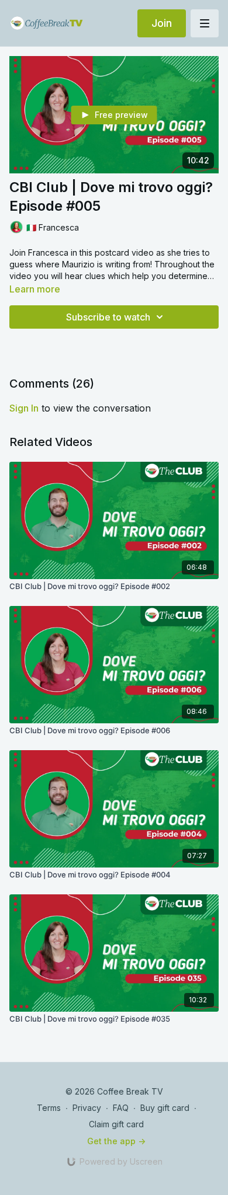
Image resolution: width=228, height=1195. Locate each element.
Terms (49, 1108)
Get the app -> (116, 1141)
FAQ (121, 1108)
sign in (24, 408)
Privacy (86, 1108)
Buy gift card (164, 1108)
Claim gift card (116, 1124)
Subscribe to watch (108, 317)
